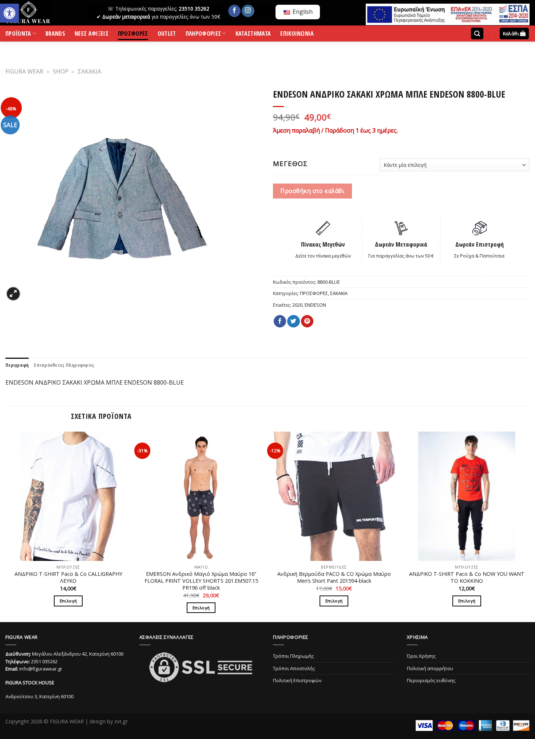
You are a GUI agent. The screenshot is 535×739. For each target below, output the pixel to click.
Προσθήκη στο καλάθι (312, 191)
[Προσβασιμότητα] (9, 13)
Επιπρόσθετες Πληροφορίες (64, 365)
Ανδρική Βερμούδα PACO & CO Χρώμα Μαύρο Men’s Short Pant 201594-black (334, 577)
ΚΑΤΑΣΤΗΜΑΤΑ (253, 35)
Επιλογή (68, 601)
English (302, 12)
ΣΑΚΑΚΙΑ (89, 71)
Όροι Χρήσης (421, 656)
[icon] (234, 11)
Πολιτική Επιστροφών (297, 680)
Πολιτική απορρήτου (430, 668)
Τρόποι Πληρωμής (293, 656)
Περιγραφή (17, 365)
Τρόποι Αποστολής (294, 668)
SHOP (60, 71)
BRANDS (55, 35)
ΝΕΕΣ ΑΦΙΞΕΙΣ (91, 35)
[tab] (17, 365)
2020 (297, 305)
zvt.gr (121, 721)
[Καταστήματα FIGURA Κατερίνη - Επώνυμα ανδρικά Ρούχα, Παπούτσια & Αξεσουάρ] (41, 12)
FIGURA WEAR (24, 71)
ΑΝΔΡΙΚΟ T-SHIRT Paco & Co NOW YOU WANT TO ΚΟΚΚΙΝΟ (466, 577)
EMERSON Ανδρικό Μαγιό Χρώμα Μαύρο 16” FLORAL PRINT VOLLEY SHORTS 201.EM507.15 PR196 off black (201, 581)
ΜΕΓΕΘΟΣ (290, 163)
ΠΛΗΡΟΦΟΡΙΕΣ (203, 35)
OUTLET (167, 35)
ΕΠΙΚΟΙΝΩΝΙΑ (297, 35)
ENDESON (315, 305)
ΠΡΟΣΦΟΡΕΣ (133, 35)
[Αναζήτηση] (477, 34)
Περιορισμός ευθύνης (431, 680)
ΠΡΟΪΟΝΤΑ (18, 35)
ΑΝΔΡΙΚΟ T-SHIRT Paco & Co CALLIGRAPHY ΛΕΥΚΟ (68, 577)
